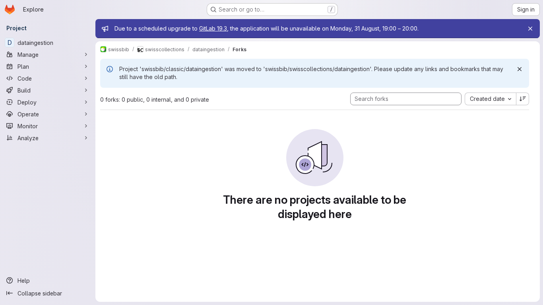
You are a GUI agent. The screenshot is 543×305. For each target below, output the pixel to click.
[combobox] (490, 99)
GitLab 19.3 (213, 28)
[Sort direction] (522, 99)
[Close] (530, 28)
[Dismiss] (519, 69)
